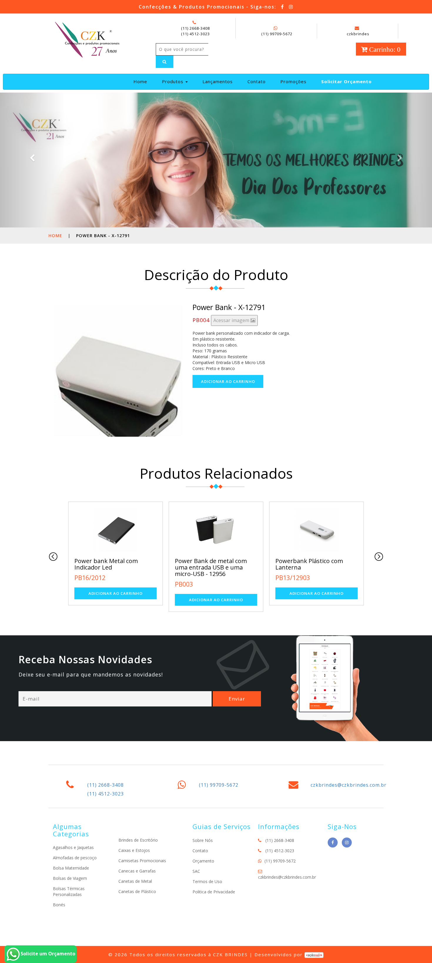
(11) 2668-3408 (195, 28)
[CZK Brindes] (86, 38)
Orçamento (203, 861)
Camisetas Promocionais (142, 860)
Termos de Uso (207, 881)
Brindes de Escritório (138, 840)
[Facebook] (282, 7)
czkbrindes (358, 33)
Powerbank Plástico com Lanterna (213, 564)
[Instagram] (291, 7)
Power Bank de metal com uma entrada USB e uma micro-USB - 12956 (115, 567)
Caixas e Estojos (134, 850)
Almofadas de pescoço (75, 857)
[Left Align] (164, 62)
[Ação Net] (314, 954)
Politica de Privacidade (213, 892)
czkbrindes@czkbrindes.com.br (348, 785)
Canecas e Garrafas (137, 871)
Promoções (293, 81)
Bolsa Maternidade (71, 868)
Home (142, 81)
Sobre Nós (202, 840)
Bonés (59, 904)
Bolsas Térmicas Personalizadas (69, 891)
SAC (196, 871)
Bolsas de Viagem (70, 878)
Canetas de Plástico (137, 891)
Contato (256, 81)
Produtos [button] (173, 81)
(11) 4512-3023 (195, 33)
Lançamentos (217, 81)
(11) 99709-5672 (276, 33)
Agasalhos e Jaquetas (73, 847)
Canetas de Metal (135, 881)
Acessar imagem (231, 320)
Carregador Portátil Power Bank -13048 (316, 564)
